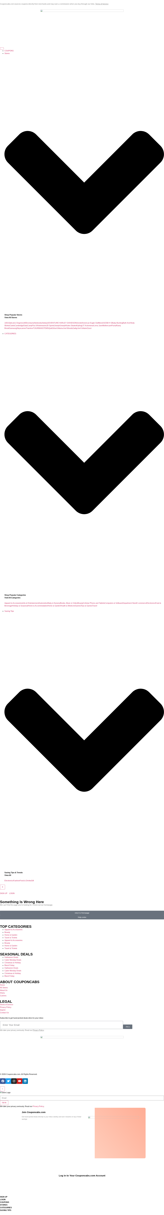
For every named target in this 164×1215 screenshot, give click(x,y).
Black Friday (9, 965)
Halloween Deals (11, 957)
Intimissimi (42, 326)
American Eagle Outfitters (92, 323)
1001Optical (9, 323)
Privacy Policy (38, 1106)
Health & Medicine (67, 606)
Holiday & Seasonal (20, 606)
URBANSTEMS (42, 328)
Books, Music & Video (69, 603)
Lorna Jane (98, 326)
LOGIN (3, 1199)
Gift (32, 881)
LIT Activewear (88, 326)
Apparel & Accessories (13, 603)
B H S (109, 323)
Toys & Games (86, 606)
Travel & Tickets (10, 938)
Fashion (16, 881)
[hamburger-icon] (2, 48)
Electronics (150, 603)
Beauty (80, 603)
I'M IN (4, 1103)
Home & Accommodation (38, 606)
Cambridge (19, 326)
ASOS (104, 323)
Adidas (44, 323)
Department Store (129, 603)
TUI (34, 328)
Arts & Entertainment (30, 603)
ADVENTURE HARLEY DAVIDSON (61, 323)
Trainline (29, 328)
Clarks (12, 326)
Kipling (79, 326)
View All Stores (10, 317)
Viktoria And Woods (65, 328)
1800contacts (28, 323)
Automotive (43, 603)
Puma (113, 326)
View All (7, 875)
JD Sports (50, 326)
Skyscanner (21, 328)
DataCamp (27, 326)
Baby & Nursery (54, 603)
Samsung (13, 328)
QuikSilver (53, 328)
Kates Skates (71, 326)
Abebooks (38, 323)
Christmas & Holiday (12, 963)
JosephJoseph (60, 326)
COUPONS (9, 51)
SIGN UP (3, 1197)
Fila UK (35, 326)
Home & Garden (54, 606)
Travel (94, 606)
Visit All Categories (12, 598)
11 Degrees (18, 323)
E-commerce (141, 603)
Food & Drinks (25, 881)
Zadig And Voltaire (80, 328)
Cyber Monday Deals (12, 960)
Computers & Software (113, 603)
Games (78, 606)
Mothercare (107, 326)
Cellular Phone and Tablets (94, 603)
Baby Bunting (117, 323)
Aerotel (79, 323)
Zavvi (89, 328)
